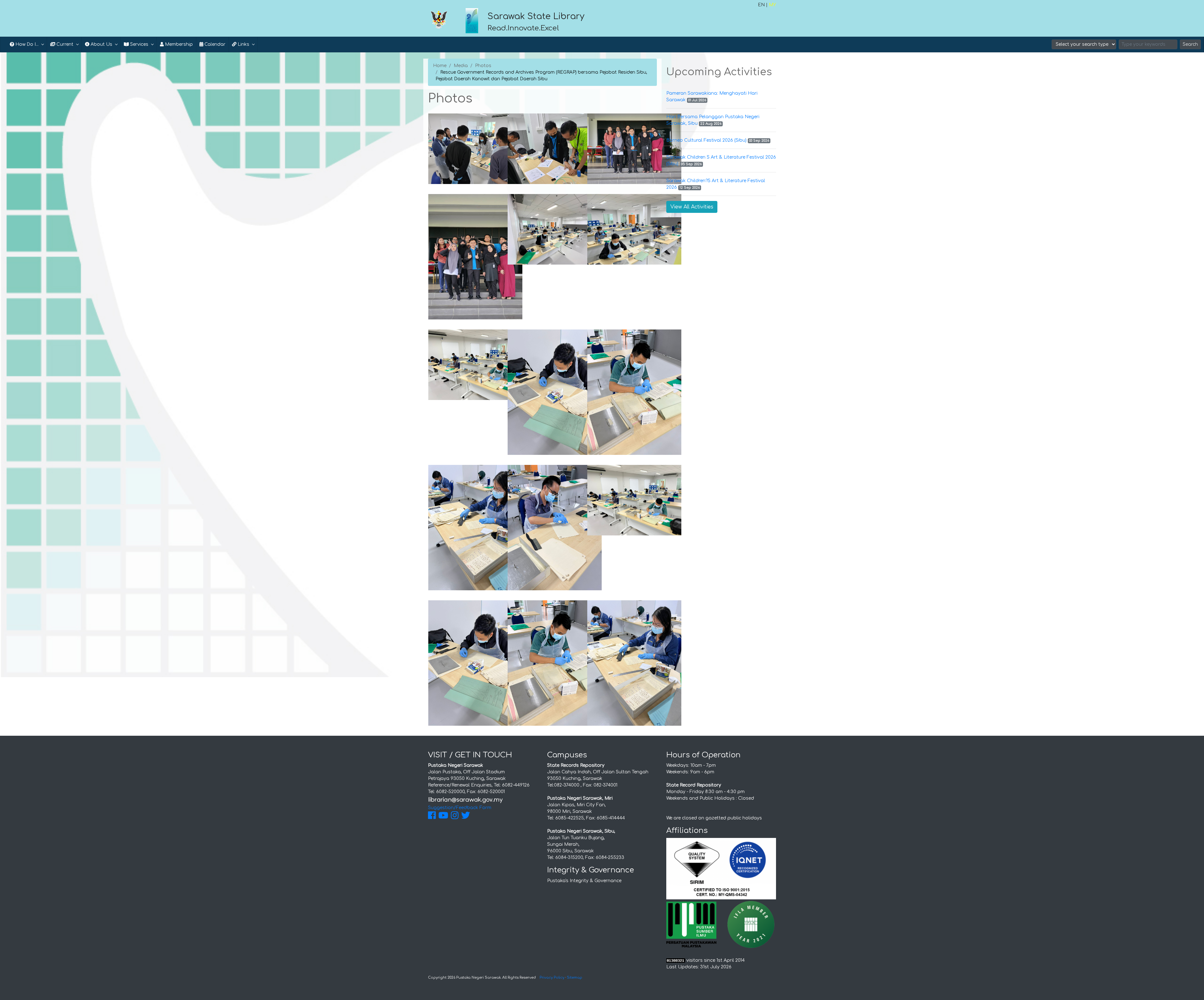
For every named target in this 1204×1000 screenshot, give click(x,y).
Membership (178, 44)
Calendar (214, 44)
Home (439, 65)
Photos (483, 65)
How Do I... (26, 44)
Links (242, 44)
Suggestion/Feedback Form (459, 807)
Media (461, 65)
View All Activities (691, 207)
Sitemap (574, 978)
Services (138, 44)
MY (772, 5)
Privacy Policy (552, 978)
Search (1190, 44)
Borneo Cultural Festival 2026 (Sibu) (706, 140)
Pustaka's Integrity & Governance (584, 880)
